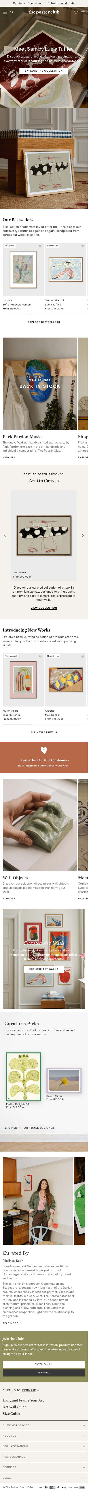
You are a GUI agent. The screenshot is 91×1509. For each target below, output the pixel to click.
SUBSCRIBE (66, 775)
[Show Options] (81, 767)
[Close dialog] (86, 716)
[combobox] (66, 767)
